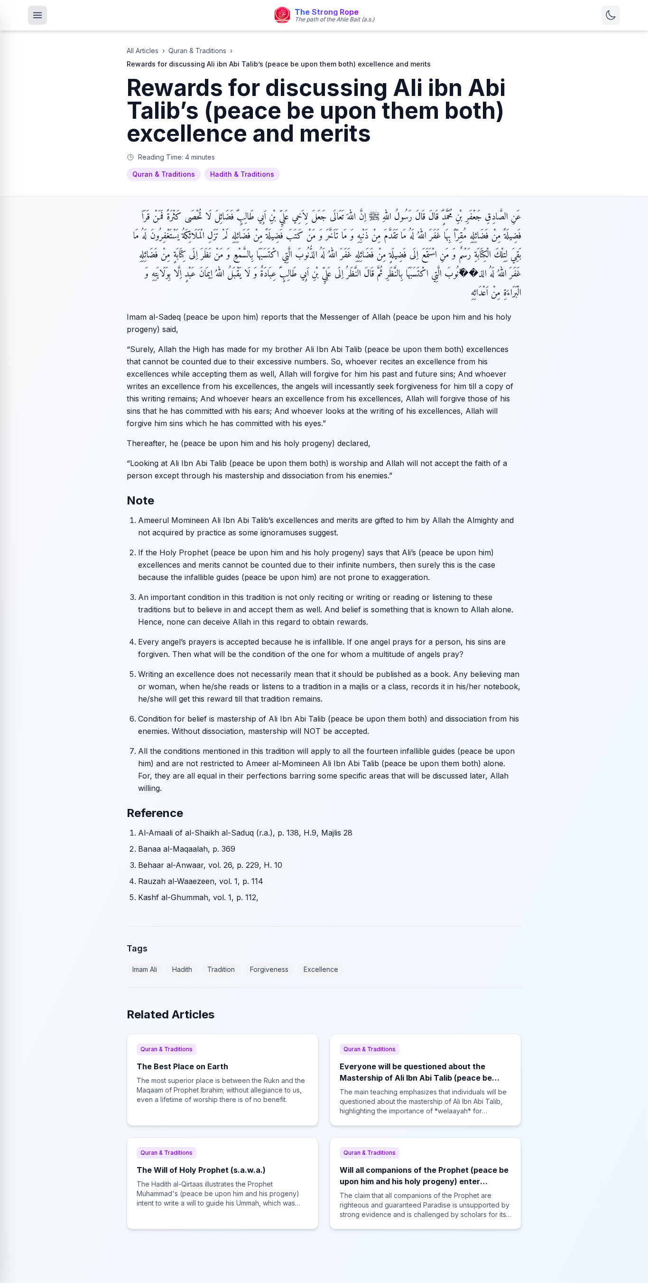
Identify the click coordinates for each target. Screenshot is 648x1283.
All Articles (142, 51)
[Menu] (37, 15)
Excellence (321, 969)
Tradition (221, 969)
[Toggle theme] (610, 15)
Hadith (182, 969)
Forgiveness (269, 969)
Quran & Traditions (197, 51)
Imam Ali (144, 969)
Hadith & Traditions (242, 174)
